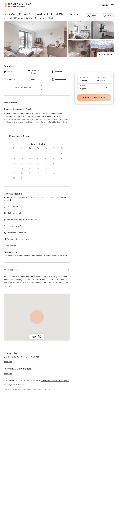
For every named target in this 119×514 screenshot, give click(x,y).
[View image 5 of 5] (102, 48)
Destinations (13, 393)
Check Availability (94, 97)
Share (93, 16)
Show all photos (106, 54)
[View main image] (35, 39)
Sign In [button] (105, 5)
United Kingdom (25, 393)
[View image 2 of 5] (79, 30)
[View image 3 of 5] (102, 30)
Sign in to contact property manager (55, 385)
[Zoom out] (39, 340)
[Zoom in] (34, 340)
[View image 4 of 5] (79, 48)
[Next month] (62, 148)
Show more (8, 126)
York (40, 393)
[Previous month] (14, 148)
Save (109, 16)
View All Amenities (23, 87)
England (34, 393)
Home (6, 393)
